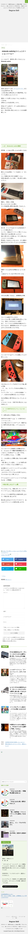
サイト (4, 622)
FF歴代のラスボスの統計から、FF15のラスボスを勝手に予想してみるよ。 (18, 727)
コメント (5, 592)
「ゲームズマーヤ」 (18, 88)
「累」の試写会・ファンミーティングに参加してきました (18, 814)
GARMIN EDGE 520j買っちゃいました (15, 742)
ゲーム (3, 576)
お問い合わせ (14, 916)
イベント (8, 916)
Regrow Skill (14, 10)
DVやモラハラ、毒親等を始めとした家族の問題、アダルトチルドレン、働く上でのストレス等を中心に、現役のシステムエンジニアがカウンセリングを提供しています (14, 926)
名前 (4, 611)
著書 (16, 918)
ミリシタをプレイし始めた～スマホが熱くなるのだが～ (18, 709)
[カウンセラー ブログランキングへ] (14, 555)
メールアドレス (7, 616)
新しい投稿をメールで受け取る (12, 629)
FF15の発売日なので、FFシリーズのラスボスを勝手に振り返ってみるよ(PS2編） (18, 654)
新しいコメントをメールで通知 (12, 627)
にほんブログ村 (5, 555)
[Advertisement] (14, 28)
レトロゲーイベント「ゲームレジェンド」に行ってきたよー (18, 672)
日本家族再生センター (7, 894)
